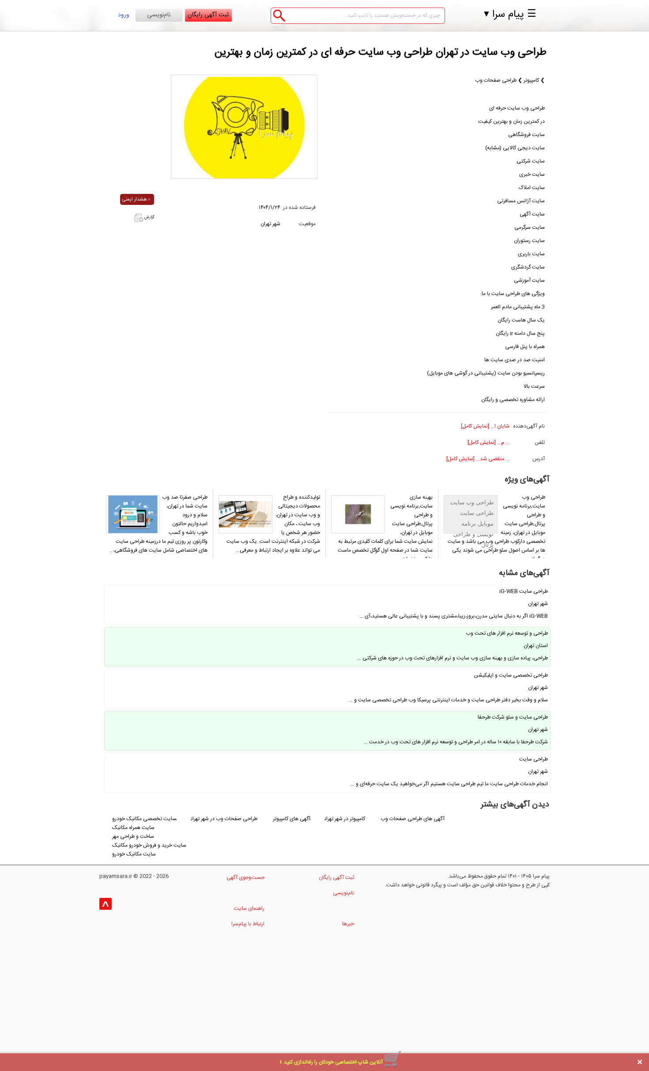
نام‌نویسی (158, 15)
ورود (123, 15)
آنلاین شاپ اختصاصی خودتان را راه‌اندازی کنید (333, 1062)
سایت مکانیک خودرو (134, 854)
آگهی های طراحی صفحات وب (413, 818)
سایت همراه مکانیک (133, 827)
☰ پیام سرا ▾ (510, 14)
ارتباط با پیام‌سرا (247, 924)
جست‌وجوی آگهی (245, 877)
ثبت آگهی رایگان (208, 15)
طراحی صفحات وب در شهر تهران (224, 818)
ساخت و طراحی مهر (133, 836)
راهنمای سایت (249, 908)
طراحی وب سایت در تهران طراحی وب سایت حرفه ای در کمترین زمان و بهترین (381, 52)
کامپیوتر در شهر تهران (345, 818)
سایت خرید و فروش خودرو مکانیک (149, 845)
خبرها (348, 924)
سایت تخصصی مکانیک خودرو (144, 818)
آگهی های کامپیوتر (291, 818)
